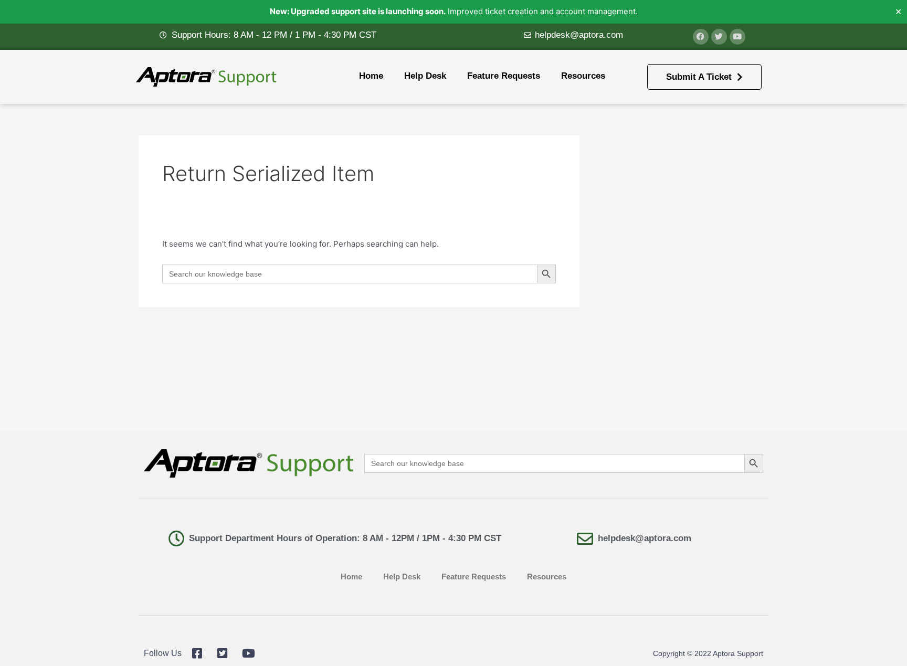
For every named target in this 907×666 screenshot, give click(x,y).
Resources (583, 76)
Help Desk (425, 76)
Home (371, 76)
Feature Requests (503, 76)
